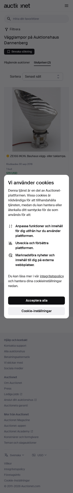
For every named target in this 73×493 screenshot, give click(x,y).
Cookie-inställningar (36, 311)
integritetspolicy (52, 276)
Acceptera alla (36, 300)
